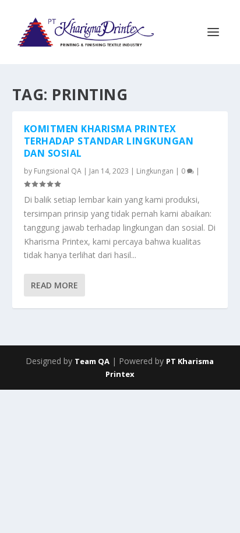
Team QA (92, 361)
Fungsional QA (58, 171)
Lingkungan (155, 171)
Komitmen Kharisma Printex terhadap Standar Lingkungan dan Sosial (109, 141)
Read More (54, 285)
